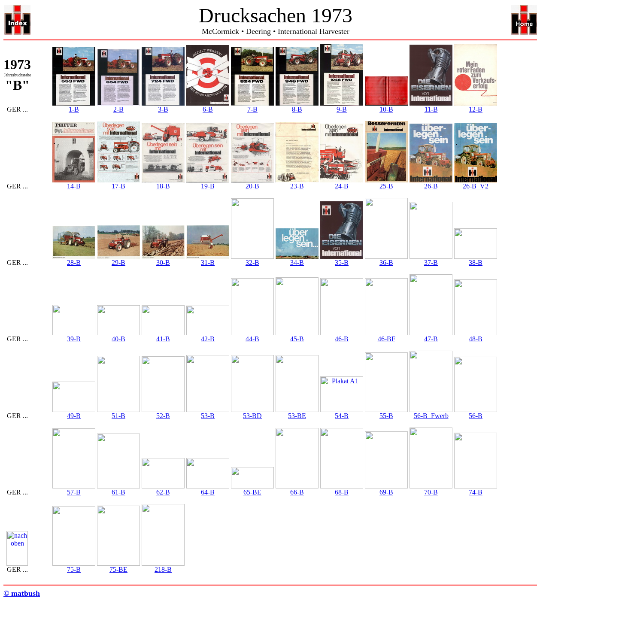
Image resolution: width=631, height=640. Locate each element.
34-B (297, 262)
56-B (475, 415)
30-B (163, 262)
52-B (163, 415)
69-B (386, 492)
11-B (431, 109)
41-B (163, 339)
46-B (342, 339)
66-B (297, 492)
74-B (475, 492)
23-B (297, 186)
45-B (297, 339)
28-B (74, 262)
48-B (475, 339)
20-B (252, 186)
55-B (386, 415)
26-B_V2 (475, 186)
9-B (342, 109)
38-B (475, 262)
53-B (208, 415)
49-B (74, 415)
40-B (118, 339)
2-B (118, 109)
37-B (431, 262)
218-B (163, 569)
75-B (74, 569)
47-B (431, 339)
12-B (475, 109)
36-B (386, 262)
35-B (342, 262)
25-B (386, 186)
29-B (118, 262)
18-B (163, 186)
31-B (208, 262)
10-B (386, 109)
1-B (74, 109)
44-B (252, 339)
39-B (74, 339)
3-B (163, 109)
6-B (208, 109)
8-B (297, 109)
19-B (208, 186)
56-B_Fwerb (431, 415)
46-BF (386, 339)
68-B (342, 492)
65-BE (252, 492)
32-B (252, 262)
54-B (342, 415)
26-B (431, 186)
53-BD (252, 415)
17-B (118, 186)
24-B (342, 186)
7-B (252, 109)
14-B (74, 186)
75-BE (118, 569)
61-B (118, 492)
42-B (208, 339)
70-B (431, 492)
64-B (208, 492)
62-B (163, 492)
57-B (74, 492)
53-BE (297, 415)
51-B (118, 415)
